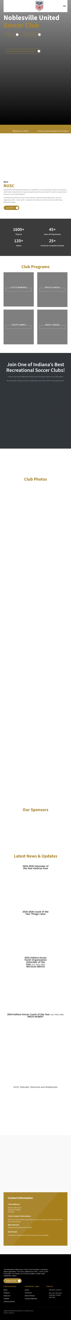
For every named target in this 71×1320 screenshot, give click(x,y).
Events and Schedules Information (45, 131)
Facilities (6, 1299)
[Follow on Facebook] (9, 1239)
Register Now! (11, 1281)
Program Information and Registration (22, 51)
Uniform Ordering (30, 34)
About (6, 1290)
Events (27, 1290)
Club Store (28, 1293)
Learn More (10, 34)
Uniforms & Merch (9, 1301)
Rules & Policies (30, 1296)
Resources (7, 1296)
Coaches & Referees (31, 1299)
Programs (7, 1293)
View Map (52, 1297)
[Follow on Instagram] (12, 1239)
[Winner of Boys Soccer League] (35, 521)
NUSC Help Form (13, 1225)
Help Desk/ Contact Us (55, 1290)
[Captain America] (35, 555)
